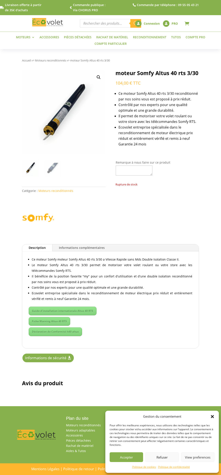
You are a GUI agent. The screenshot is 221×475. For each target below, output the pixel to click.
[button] (212, 416)
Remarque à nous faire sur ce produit (143, 162)
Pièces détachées (78, 37)
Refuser (162, 457)
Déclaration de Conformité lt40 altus (55, 331)
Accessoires (49, 37)
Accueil (26, 60)
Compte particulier (111, 44)
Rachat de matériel (112, 37)
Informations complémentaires (82, 248)
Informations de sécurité (45, 357)
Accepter (126, 457)
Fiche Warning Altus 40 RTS (49, 321)
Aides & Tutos (76, 451)
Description (37, 248)
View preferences (197, 457)
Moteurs (23, 37)
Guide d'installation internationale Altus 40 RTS (62, 311)
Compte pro (195, 37)
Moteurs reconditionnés (50, 60)
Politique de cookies (144, 467)
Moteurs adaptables (80, 430)
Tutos (176, 37)
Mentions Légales (45, 469)
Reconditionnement (149, 37)
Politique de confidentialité (174, 467)
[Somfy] (38, 218)
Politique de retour (78, 469)
